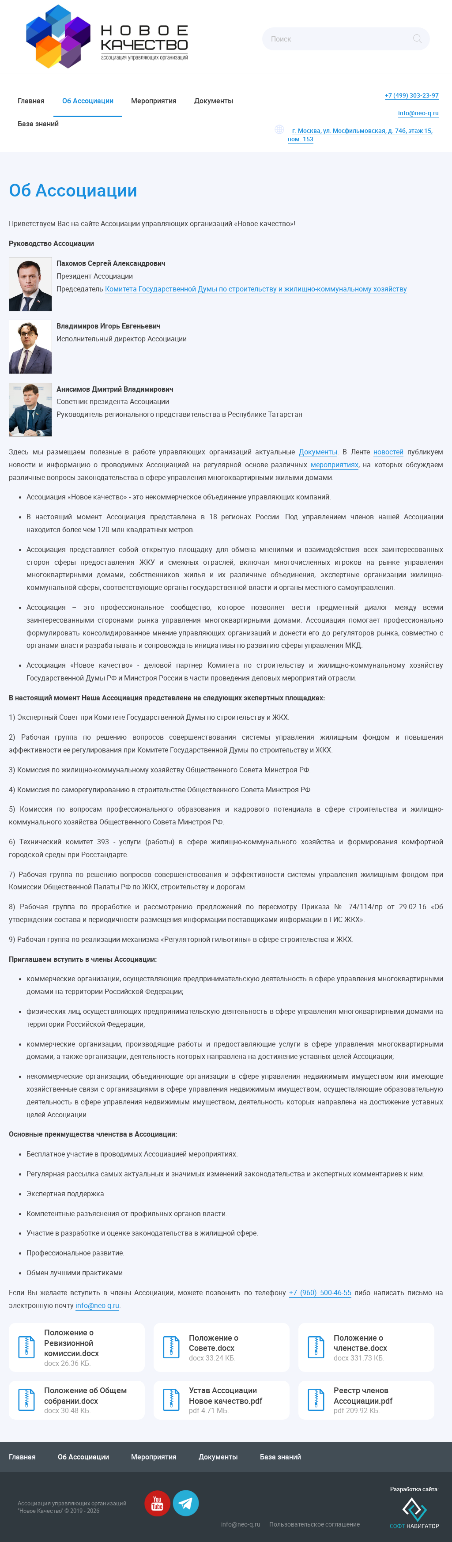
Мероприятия (154, 101)
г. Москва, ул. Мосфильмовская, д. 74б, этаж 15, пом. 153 (360, 134)
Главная (31, 101)
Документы (214, 101)
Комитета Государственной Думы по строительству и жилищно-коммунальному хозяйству (256, 289)
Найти (417, 39)
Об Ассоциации (87, 101)
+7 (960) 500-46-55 (320, 1292)
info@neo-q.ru (418, 113)
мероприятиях (334, 464)
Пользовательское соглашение (314, 1524)
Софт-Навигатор (414, 1513)
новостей (388, 452)
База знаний (38, 123)
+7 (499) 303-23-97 (412, 95)
